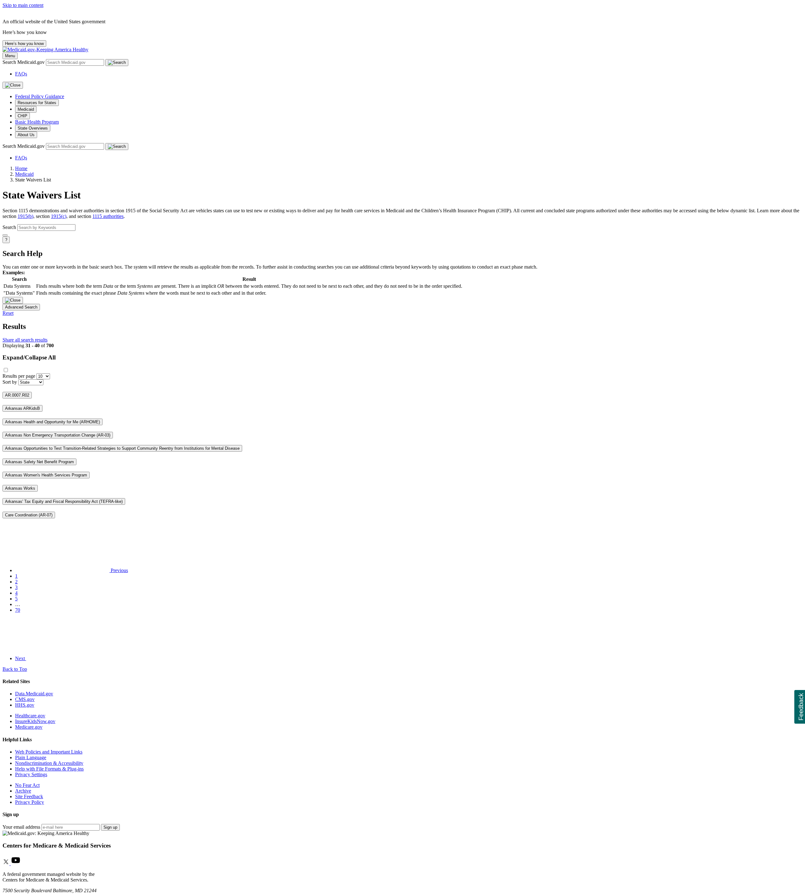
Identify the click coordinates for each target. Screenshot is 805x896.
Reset (8, 313)
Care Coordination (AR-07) (29, 515)
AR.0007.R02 (17, 395)
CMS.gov (25, 699)
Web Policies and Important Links (48, 751)
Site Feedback (29, 796)
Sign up (110, 827)
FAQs (21, 73)
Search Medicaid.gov (24, 62)
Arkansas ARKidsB (22, 408)
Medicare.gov (28, 727)
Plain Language (30, 757)
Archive (23, 790)
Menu (10, 55)
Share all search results (25, 339)
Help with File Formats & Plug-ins (49, 768)
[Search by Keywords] (5, 235)
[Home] (45, 49)
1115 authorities (108, 216)
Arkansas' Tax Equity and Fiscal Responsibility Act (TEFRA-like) (64, 501)
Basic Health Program (37, 122)
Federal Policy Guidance (39, 96)
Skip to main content (23, 5)
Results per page (19, 376)
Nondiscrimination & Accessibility (49, 763)
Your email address (21, 827)
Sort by (10, 382)
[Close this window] (13, 300)
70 (17, 610)
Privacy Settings (31, 774)
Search (9, 227)
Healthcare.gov (30, 715)
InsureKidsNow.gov (35, 721)
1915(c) (58, 216)
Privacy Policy (29, 802)
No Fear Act (27, 785)
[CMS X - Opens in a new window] (7, 863)
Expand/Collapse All (29, 357)
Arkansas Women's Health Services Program (46, 475)
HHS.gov (24, 705)
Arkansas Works (20, 488)
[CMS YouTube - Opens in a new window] (16, 863)
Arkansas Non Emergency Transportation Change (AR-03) (57, 435)
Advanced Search (21, 307)
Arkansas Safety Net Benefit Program (39, 461)
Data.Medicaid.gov (34, 693)
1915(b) (25, 216)
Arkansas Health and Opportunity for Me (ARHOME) (52, 422)
